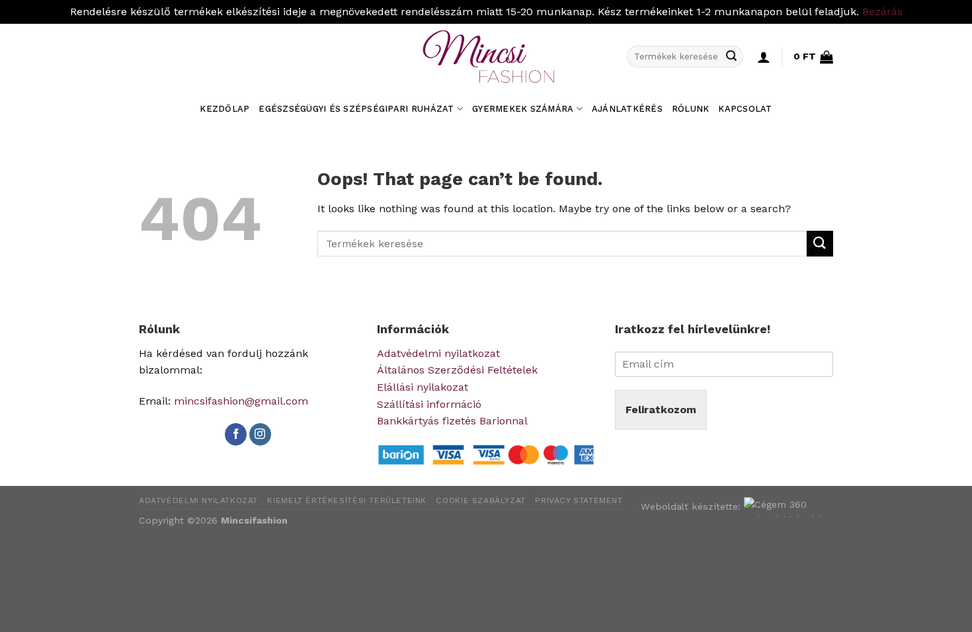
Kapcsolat (745, 109)
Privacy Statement (578, 500)
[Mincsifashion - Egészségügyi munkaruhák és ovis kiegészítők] (486, 57)
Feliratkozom (661, 409)
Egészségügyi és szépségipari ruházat (356, 109)
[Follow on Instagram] (260, 434)
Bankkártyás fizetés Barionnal (452, 421)
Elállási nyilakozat (422, 387)
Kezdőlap (224, 109)
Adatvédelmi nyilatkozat (438, 353)
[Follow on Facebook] (236, 434)
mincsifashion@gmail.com (241, 401)
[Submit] (731, 57)
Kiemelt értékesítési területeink (346, 500)
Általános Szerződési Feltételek (457, 370)
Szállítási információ (429, 404)
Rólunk (690, 109)
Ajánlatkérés (627, 109)
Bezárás (882, 11)
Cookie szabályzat (480, 500)
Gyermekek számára (522, 109)
